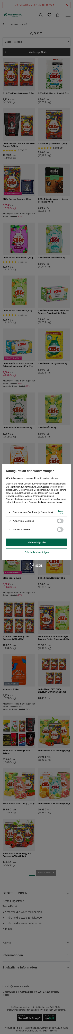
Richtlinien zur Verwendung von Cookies (29, 486)
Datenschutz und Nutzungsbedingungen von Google (37, 502)
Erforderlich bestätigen (36, 552)
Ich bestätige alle (37, 542)
